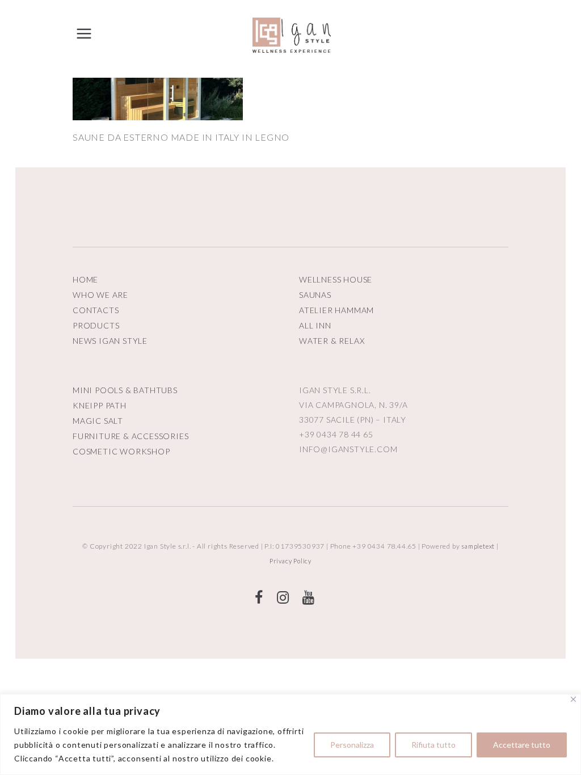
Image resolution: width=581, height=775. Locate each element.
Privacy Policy (290, 561)
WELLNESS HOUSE (335, 279)
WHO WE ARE (100, 295)
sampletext (478, 546)
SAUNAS (315, 295)
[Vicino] (573, 699)
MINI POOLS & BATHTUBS (125, 390)
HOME (85, 279)
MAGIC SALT (98, 421)
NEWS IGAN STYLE (110, 341)
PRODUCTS (96, 325)
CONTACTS (96, 310)
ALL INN (315, 325)
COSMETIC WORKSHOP (121, 451)
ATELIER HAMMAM (336, 310)
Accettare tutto (521, 744)
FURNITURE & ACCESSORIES (130, 436)
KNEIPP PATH (100, 405)
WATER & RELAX (331, 341)
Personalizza (352, 744)
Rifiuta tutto (433, 744)
